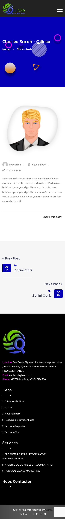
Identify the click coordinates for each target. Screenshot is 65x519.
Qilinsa (49, 509)
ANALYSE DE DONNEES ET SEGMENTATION (29, 464)
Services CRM (12, 432)
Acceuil (8, 407)
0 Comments (13, 170)
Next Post (52, 284)
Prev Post (12, 258)
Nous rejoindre (13, 413)
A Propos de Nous (14, 401)
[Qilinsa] (14, 8)
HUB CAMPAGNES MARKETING (22, 470)
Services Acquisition (15, 426)
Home (6, 49)
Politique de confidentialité (19, 419)
